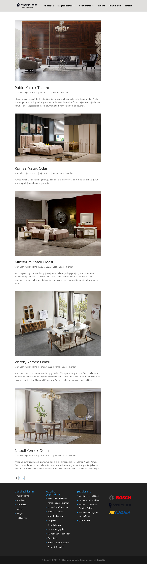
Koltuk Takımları (60, 92)
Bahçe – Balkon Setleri (58, 542)
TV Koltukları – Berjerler (59, 533)
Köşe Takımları (54, 525)
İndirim (101, 6)
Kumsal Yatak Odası (32, 168)
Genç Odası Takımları (57, 498)
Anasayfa (49, 6)
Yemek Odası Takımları (65, 366)
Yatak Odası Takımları (63, 173)
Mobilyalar (21, 500)
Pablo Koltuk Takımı (32, 87)
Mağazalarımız (64, 6)
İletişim (128, 6)
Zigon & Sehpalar (56, 547)
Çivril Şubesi (84, 520)
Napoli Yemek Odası (32, 450)
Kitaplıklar (52, 520)
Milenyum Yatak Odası (34, 261)
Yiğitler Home (31, 92)
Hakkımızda (115, 6)
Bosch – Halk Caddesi (89, 495)
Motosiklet (22, 504)
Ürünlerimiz (85, 6)
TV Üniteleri (53, 538)
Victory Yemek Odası (32, 361)
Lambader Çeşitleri (56, 529)
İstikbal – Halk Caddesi (89, 500)
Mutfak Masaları (55, 516)
